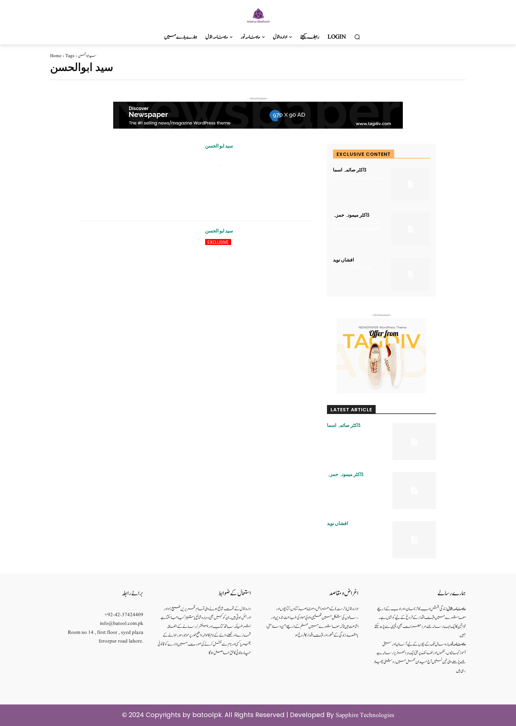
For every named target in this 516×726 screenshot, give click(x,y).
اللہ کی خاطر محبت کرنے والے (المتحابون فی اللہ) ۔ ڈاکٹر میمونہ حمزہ (357, 226)
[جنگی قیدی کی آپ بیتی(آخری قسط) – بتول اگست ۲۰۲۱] (138, 264)
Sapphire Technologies (365, 715)
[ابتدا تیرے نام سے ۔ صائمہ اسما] (410, 184)
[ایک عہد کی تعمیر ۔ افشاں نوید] (410, 274)
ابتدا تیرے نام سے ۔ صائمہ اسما (358, 178)
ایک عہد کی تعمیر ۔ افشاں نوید (352, 268)
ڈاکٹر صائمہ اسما (349, 170)
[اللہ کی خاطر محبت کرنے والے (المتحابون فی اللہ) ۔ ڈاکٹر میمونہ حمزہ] (410, 229)
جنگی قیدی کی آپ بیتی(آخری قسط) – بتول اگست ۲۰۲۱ (257, 245)
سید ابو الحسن (219, 146)
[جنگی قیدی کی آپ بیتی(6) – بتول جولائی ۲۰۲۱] (138, 179)
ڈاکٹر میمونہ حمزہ (351, 215)
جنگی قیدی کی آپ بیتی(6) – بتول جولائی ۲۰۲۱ (239, 157)
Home (56, 56)
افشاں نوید (343, 260)
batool (211, 165)
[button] (357, 37)
